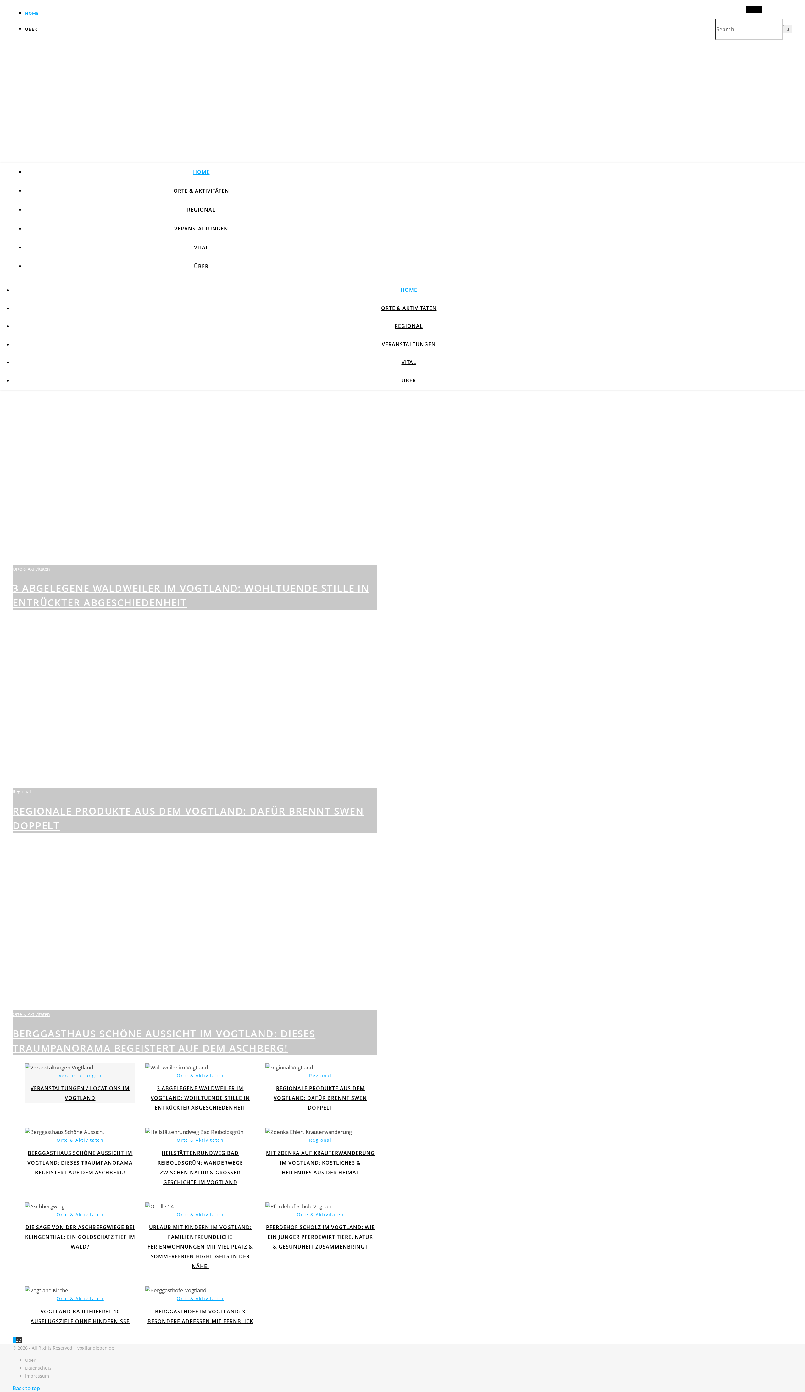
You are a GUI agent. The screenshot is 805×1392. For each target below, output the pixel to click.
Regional (201, 209)
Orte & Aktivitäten (201, 190)
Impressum (37, 1376)
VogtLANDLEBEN (174, 70)
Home (32, 13)
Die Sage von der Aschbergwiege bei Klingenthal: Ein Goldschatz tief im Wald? (80, 1237)
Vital (201, 247)
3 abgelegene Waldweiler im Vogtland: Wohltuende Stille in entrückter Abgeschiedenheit (200, 1098)
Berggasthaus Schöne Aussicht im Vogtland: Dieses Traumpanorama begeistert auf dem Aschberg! (80, 1163)
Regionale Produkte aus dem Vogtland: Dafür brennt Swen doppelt (320, 1098)
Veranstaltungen (201, 228)
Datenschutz (38, 1368)
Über (31, 29)
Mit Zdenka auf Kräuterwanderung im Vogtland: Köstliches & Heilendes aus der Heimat (320, 1163)
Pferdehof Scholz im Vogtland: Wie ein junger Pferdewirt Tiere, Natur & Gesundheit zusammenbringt (320, 1237)
